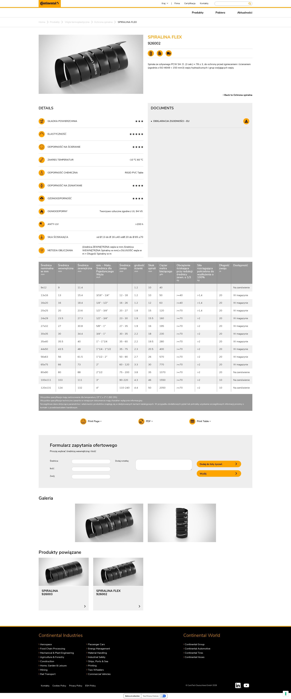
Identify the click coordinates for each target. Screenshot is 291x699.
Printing (92, 665)
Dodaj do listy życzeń (211, 464)
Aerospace (46, 644)
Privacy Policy (75, 685)
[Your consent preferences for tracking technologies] (286, 694)
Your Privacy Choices (151, 696)
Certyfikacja (189, 3)
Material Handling (97, 652)
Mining (43, 669)
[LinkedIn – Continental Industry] (238, 685)
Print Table (203, 421)
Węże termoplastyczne (77, 22)
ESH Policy (90, 685)
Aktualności (244, 12)
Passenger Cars (96, 644)
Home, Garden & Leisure (53, 665)
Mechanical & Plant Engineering (57, 652)
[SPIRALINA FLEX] (109, 522)
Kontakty (204, 3)
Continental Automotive (197, 648)
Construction (47, 661)
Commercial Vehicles (99, 674)
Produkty (197, 12)
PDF (148, 421)
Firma (177, 3)
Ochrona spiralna (103, 22)
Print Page (94, 421)
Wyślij (203, 473)
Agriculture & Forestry (52, 657)
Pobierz (220, 12)
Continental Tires (194, 652)
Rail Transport (47, 674)
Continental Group (194, 644)
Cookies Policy (59, 685)
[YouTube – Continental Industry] (247, 685)
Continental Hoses (194, 657)
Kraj (163, 3)
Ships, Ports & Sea (98, 661)
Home (42, 22)
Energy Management (99, 648)
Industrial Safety (96, 657)
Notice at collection (132, 696)
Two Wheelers (96, 669)
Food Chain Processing (52, 648)
